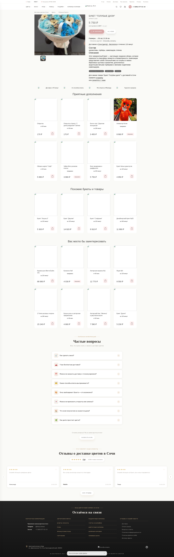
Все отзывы (87, 493)
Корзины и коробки (74, 6)
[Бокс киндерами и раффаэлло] (98, 152)
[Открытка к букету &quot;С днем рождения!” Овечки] (72, 109)
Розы (43, 6)
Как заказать (123, 1)
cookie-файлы (83, 553)
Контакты (145, 1)
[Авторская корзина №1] (98, 256)
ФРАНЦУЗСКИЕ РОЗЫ (64, 531)
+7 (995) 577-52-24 (41, 529)
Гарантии (132, 1)
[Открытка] (45, 109)
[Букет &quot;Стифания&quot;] (98, 204)
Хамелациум (109, 71)
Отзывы (139, 1)
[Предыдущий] (3, 477)
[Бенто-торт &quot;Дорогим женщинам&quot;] (98, 109)
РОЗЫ (59, 527)
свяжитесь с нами (98, 80)
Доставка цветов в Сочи (41, 12)
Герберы (117, 71)
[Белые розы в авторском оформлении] (72, 299)
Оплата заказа (126, 526)
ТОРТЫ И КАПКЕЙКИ (95, 523)
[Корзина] (125, 7)
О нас (102, 1)
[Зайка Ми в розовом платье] (72, 152)
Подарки (60, 6)
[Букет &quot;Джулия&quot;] (72, 204)
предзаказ (130, 134)
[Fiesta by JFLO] (90, 6)
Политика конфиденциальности (131, 532)
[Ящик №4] (125, 256)
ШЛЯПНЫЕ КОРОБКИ (95, 531)
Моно (36, 6)
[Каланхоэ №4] (72, 256)
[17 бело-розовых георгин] (45, 299)
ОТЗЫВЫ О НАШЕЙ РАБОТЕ (129, 518)
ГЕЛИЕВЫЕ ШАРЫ (94, 535)
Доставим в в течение (111, 45)
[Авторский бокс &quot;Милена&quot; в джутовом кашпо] (98, 299)
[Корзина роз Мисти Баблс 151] (45, 256)
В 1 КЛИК (111, 31)
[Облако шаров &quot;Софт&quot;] (45, 152)
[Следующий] (171, 477)
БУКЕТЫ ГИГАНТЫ (63, 523)
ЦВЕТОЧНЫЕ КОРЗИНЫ (96, 527)
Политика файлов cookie (129, 535)
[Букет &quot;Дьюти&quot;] (125, 299)
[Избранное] (121, 7)
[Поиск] (116, 7)
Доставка (115, 1)
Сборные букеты (63, 12)
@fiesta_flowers (40, 526)
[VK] (146, 547)
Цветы (28, 6)
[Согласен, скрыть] (104, 553)
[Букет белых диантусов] (125, 152)
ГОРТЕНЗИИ (61, 535)
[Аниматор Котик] (125, 109)
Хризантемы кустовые (96, 71)
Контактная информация (35, 518)
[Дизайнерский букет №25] (125, 204)
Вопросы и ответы (127, 529)
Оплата (109, 1)
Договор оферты (127, 538)
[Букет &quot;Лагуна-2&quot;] (45, 204)
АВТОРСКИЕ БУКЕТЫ (64, 518)
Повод (51, 6)
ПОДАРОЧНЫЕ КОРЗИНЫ (97, 518)
